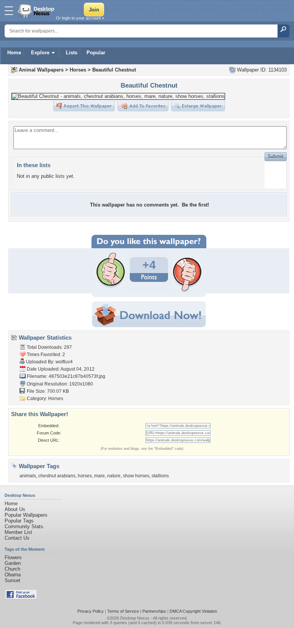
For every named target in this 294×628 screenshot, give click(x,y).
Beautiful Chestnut (114, 70)
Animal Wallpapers (41, 70)
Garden (13, 563)
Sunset (12, 580)
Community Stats (24, 526)
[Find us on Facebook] (21, 597)
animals (28, 475)
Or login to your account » (80, 18)
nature (114, 475)
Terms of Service (123, 611)
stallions (160, 475)
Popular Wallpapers (26, 515)
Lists (71, 52)
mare (99, 475)
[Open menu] (9, 10)
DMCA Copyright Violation (193, 611)
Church (12, 569)
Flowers (13, 557)
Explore (40, 52)
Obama (13, 575)
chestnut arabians (56, 475)
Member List (18, 532)
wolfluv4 (64, 361)
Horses (78, 70)
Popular (96, 52)
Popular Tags (19, 521)
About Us (15, 509)
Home (14, 52)
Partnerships (154, 611)
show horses (136, 475)
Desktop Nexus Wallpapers (37, 10)
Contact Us (17, 538)
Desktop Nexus (134, 618)
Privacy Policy (90, 611)
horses (85, 475)
